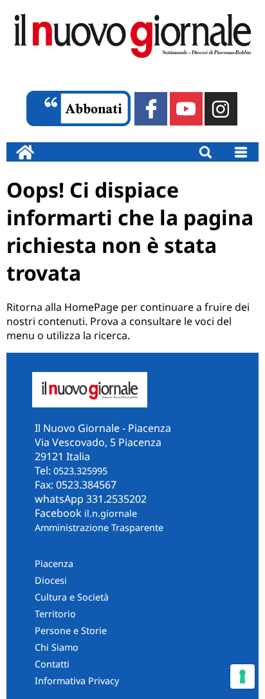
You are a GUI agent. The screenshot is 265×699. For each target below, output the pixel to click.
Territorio (55, 614)
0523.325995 (80, 471)
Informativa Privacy (77, 681)
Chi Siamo (56, 647)
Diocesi (51, 580)
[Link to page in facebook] (150, 108)
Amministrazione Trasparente (99, 527)
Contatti (52, 664)
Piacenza (54, 563)
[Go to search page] (205, 152)
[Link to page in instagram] (221, 108)
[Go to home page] (25, 152)
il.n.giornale (110, 513)
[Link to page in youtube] (186, 108)
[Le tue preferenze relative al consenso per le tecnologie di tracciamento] (242, 676)
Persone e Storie (71, 630)
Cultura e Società (72, 597)
